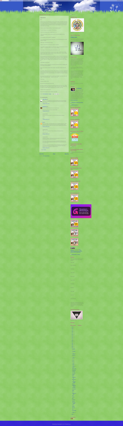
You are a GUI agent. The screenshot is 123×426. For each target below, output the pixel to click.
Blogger (70, 424)
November (74, 351)
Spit (72, 409)
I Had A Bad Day (74, 378)
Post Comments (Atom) (46, 155)
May (73, 361)
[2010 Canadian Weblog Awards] (81, 217)
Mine (73, 395)
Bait (72, 398)
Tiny (73, 391)
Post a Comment (44, 149)
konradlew (63, 424)
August (74, 357)
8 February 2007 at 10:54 (46, 126)
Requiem (73, 383)
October (74, 353)
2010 (72, 343)
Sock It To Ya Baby (74, 394)
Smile (73, 375)
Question (73, 401)
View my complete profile (74, 100)
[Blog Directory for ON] (72, 418)
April (73, 363)
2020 (72, 328)
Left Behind (73, 387)
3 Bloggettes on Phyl (74, 382)
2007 (72, 347)
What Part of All (74, 380)
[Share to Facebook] (57, 94)
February (74, 366)
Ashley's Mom (45, 99)
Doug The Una (45, 106)
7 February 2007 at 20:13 (46, 111)
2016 (72, 334)
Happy (73, 390)
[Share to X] (56, 94)
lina (43, 122)
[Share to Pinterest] (58, 94)
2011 (72, 341)
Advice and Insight (73, 403)
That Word (73, 399)
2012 (72, 340)
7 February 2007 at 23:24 (46, 119)
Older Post (67, 153)
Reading (73, 406)
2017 (72, 332)
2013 (72, 338)
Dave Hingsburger (79, 88)
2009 (72, 344)
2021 (72, 327)
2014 (72, 337)
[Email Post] (53, 93)
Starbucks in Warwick (74, 386)
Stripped (73, 374)
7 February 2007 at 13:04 (46, 103)
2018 (72, 331)
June (73, 360)
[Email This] (54, 94)
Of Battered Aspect (50, 4)
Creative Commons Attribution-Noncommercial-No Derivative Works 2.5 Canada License (76, 251)
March (73, 364)
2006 (72, 414)
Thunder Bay (74, 370)
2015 (72, 335)
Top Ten (73, 367)
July (73, 358)
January (74, 412)
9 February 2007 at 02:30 (46, 147)
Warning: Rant (74, 368)
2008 (72, 346)
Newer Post (41, 153)
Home (54, 153)
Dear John (73, 407)
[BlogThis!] (55, 94)
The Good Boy (74, 410)
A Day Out (73, 371)
